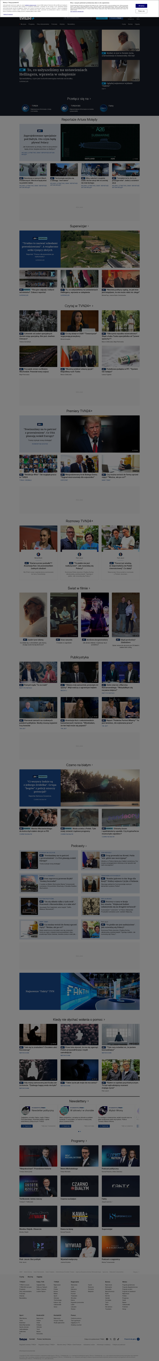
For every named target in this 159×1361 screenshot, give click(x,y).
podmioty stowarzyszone (30, 5)
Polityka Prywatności (8, 14)
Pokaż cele (141, 11)
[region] (79, 8)
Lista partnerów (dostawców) (77, 11)
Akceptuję (141, 6)
